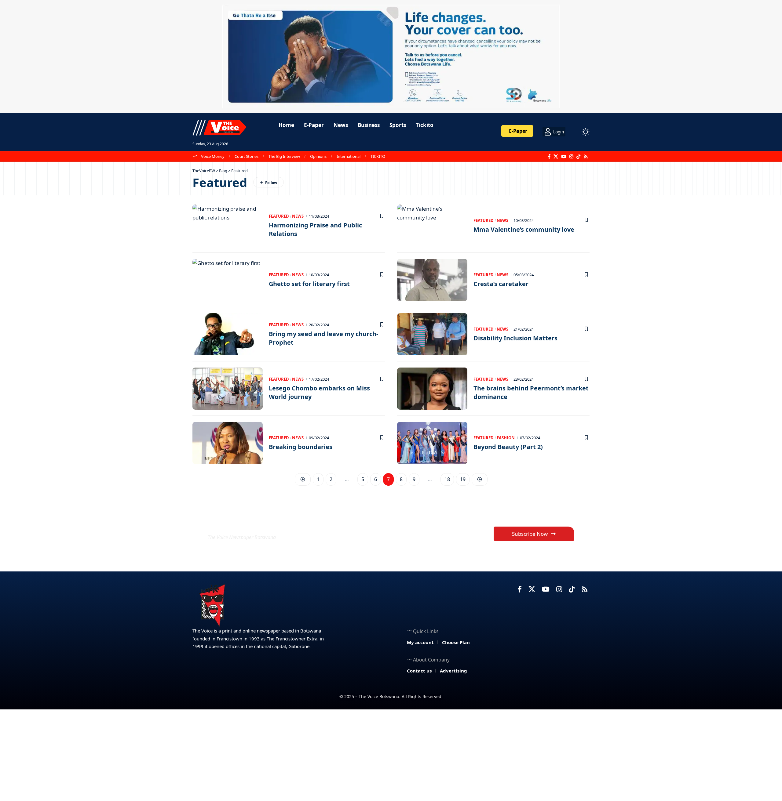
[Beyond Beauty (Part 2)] (432, 443)
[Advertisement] (391, 755)
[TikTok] (578, 156)
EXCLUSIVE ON (253, 522)
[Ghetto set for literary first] (227, 280)
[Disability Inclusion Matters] (432, 334)
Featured (279, 216)
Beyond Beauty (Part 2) (508, 447)
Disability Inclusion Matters (515, 338)
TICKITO (378, 156)
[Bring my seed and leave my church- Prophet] (227, 334)
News (298, 216)
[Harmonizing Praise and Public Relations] (227, 226)
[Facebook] (549, 156)
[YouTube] (564, 156)
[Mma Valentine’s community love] (432, 226)
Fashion (506, 437)
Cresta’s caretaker (500, 284)
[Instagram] (571, 156)
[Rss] (586, 156)
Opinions (318, 156)
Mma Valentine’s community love (523, 229)
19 (463, 479)
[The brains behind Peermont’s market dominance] (432, 389)
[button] (574, 131)
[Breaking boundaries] (227, 443)
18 (447, 479)
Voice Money (213, 156)
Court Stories (246, 156)
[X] (556, 156)
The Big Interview (284, 156)
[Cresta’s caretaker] (432, 280)
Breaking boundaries (300, 447)
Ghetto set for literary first (309, 284)
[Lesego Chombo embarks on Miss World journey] (227, 389)
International (348, 156)
